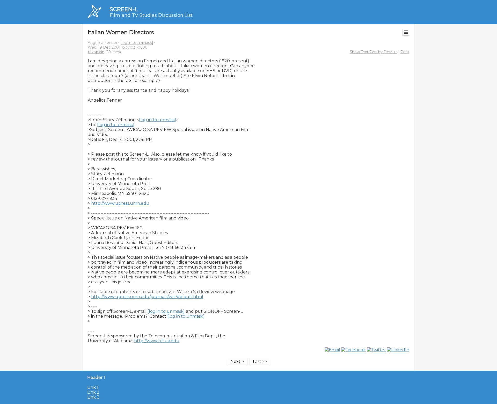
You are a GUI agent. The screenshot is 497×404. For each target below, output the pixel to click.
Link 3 (93, 397)
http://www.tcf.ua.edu (156, 340)
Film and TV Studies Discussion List (151, 15)
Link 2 (93, 392)
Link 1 (92, 387)
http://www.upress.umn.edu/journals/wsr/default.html (147, 296)
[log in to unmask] (136, 42)
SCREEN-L (124, 9)
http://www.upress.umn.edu (120, 203)
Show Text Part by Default (373, 52)
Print (404, 52)
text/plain (96, 52)
